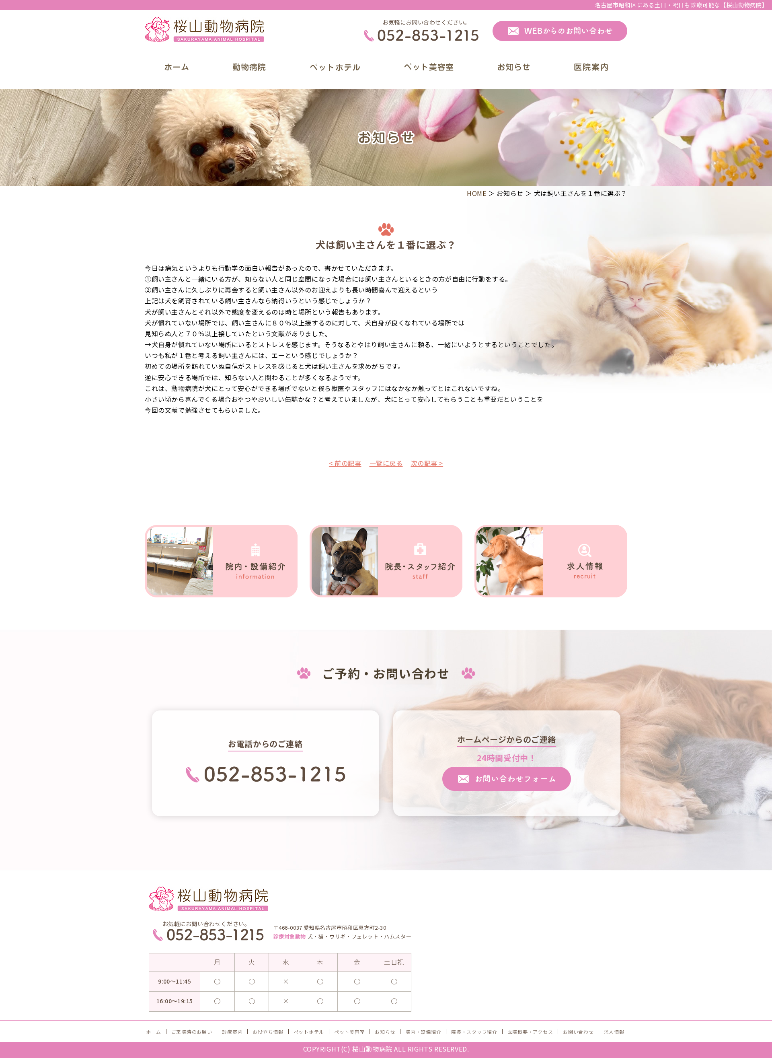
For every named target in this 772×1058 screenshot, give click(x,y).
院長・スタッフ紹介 (474, 1031)
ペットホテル (309, 1031)
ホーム (153, 1031)
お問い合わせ (578, 1031)
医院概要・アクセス (530, 1031)
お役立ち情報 (268, 1031)
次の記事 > (427, 463)
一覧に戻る (386, 463)
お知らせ (385, 1031)
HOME (476, 193)
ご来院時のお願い (191, 1031)
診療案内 (232, 1031)
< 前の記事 (345, 463)
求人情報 (614, 1031)
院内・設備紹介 (423, 1031)
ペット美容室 (349, 1031)
